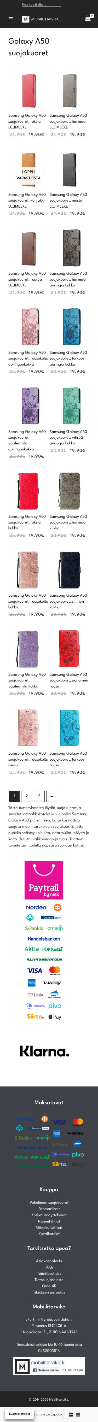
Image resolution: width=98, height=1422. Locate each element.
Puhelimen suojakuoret (49, 1203)
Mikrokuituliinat (49, 1228)
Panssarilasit (49, 1209)
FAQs (49, 1268)
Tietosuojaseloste (49, 1280)
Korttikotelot (49, 1234)
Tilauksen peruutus (49, 1293)
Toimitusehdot (49, 1274)
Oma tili (49, 1286)
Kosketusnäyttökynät (49, 1215)
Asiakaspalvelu (49, 1261)
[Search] (68, 5)
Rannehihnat (49, 1222)
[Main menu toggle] (10, 18)
